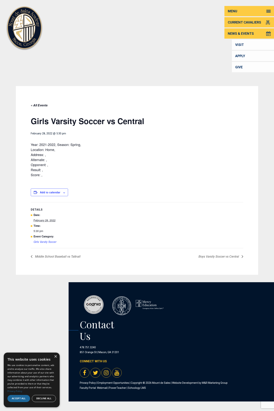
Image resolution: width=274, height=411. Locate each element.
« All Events (39, 105)
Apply (240, 56)
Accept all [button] (19, 398)
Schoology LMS (137, 387)
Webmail (102, 387)
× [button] (55, 356)
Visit (239, 45)
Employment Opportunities (113, 382)
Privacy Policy (88, 382)
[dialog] (32, 380)
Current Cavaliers (244, 22)
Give (239, 67)
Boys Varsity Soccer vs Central (219, 256)
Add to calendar (50, 192)
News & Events (241, 33)
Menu (232, 11)
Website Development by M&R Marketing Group (200, 382)
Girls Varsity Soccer (45, 242)
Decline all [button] (43, 398)
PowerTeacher (117, 387)
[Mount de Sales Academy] (24, 44)
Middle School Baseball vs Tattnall (57, 256)
